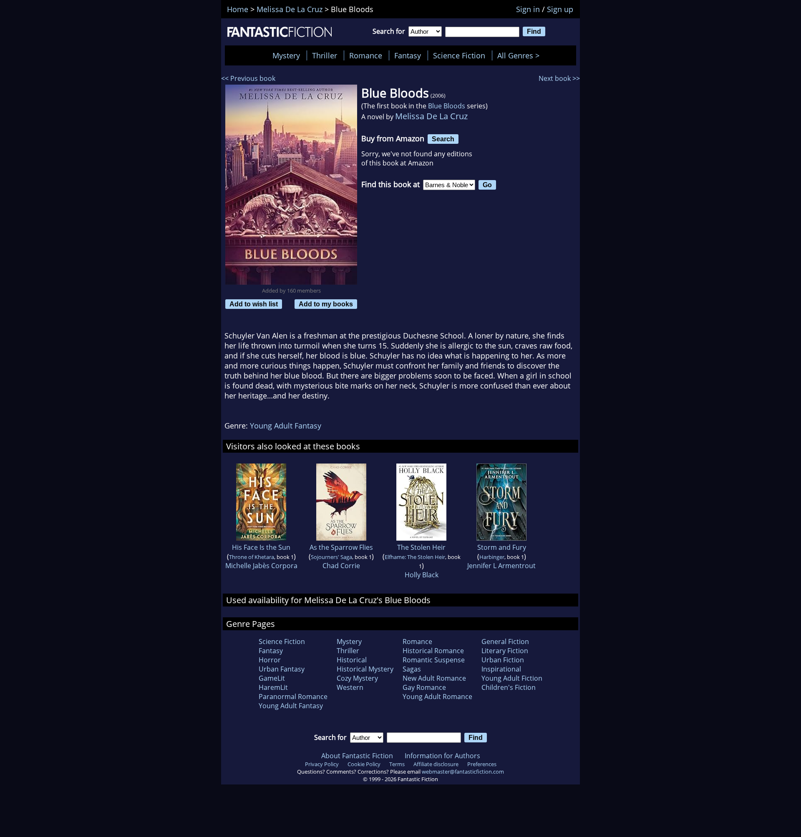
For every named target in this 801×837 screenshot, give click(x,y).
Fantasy (407, 55)
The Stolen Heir (421, 547)
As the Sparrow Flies (341, 547)
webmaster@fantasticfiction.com (463, 771)
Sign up (560, 9)
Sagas (412, 669)
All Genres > (520, 55)
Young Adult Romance (437, 696)
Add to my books (326, 304)
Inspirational (501, 669)
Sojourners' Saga (331, 557)
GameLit (272, 678)
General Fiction (505, 641)
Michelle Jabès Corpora (261, 565)
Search (443, 139)
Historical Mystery (365, 669)
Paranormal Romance (293, 696)
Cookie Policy (364, 764)
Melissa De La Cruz (431, 116)
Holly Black (421, 574)
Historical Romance (433, 650)
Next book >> (559, 78)
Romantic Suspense (434, 659)
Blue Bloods (446, 105)
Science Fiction (459, 55)
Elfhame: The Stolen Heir (415, 557)
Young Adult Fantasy (285, 426)
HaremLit (273, 687)
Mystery (286, 55)
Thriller (324, 55)
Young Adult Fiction (511, 678)
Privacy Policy (322, 764)
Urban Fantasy (282, 669)
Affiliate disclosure (435, 764)
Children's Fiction (508, 687)
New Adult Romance (434, 678)
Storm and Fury (501, 547)
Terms (397, 764)
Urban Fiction (502, 659)
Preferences (481, 764)
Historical (352, 659)
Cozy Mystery (357, 678)
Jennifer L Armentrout (501, 565)
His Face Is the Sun (261, 547)
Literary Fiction (504, 650)
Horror (270, 659)
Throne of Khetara (251, 557)
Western (350, 687)
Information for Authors (442, 755)
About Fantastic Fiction (357, 755)
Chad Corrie (341, 565)
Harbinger (491, 557)
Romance (365, 55)
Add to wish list (253, 304)
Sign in (528, 9)
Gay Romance (424, 687)
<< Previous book (248, 78)
